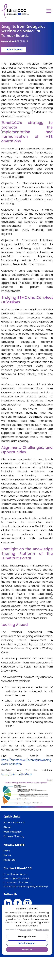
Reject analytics (27, 943)
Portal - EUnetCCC (14, 822)
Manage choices (27, 936)
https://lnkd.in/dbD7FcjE (16, 774)
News (7, 850)
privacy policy (42, 929)
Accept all (27, 949)
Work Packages (12, 831)
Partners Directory (14, 836)
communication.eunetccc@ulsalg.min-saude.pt (26, 886)
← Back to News (13, 49)
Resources (9, 860)
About (7, 827)
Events (7, 855)
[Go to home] (15, 11)
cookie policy (26, 929)
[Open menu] (49, 11)
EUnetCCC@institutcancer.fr (16, 878)
